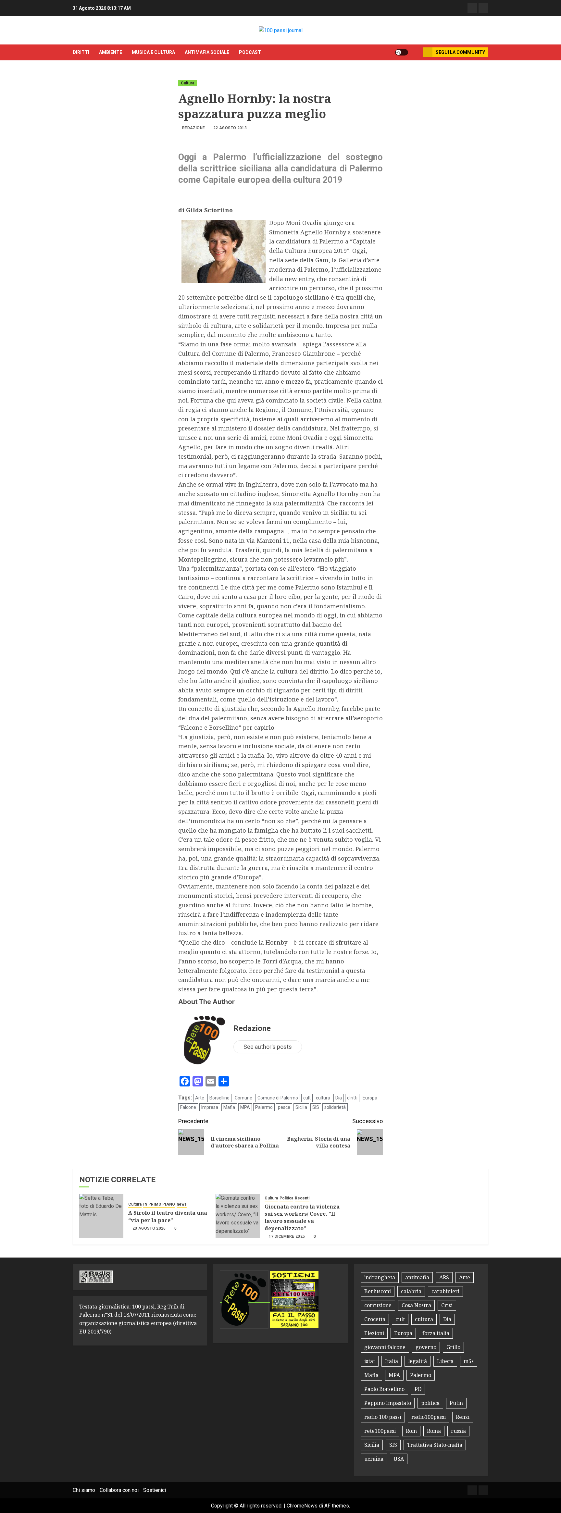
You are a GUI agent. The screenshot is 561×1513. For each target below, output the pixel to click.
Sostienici (154, 1490)
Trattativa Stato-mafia (434, 1444)
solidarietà (335, 1107)
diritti (81, 52)
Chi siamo (84, 1490)
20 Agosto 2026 (149, 1228)
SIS (315, 1107)
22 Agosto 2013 (230, 128)
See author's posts (267, 1046)
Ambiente (110, 52)
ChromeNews (302, 1506)
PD (418, 1389)
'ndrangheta (379, 1277)
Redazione (193, 128)
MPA (245, 1107)
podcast (250, 52)
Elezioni (374, 1333)
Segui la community (460, 52)
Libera (445, 1361)
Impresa (209, 1107)
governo (426, 1347)
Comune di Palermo (277, 1097)
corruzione (378, 1305)
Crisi (447, 1305)
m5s (469, 1361)
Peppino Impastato (387, 1403)
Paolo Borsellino (384, 1389)
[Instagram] (483, 8)
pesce (284, 1107)
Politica (286, 1198)
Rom (411, 1430)
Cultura (187, 83)
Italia (391, 1361)
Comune (243, 1097)
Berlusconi (377, 1291)
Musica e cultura (153, 52)
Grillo (453, 1347)
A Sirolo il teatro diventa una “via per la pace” (167, 1216)
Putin (456, 1403)
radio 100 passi (382, 1416)
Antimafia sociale (207, 52)
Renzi (462, 1416)
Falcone (188, 1107)
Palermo (264, 1107)
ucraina (373, 1458)
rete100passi (380, 1430)
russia (458, 1430)
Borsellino (219, 1097)
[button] (415, 52)
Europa (370, 1097)
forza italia (435, 1333)
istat (369, 1361)
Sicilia (301, 1107)
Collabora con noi (119, 1490)
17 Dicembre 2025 (287, 1236)
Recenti (302, 1198)
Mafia (229, 1107)
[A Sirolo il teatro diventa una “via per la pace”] (101, 1216)
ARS (444, 1277)
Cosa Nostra (416, 1305)
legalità (417, 1361)
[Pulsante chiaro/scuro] (401, 52)
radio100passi (428, 1416)
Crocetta (374, 1319)
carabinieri (445, 1291)
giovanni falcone (384, 1347)
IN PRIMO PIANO (159, 1204)
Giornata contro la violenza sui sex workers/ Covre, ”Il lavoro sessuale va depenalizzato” (302, 1217)
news (182, 1204)
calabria (411, 1291)
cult (307, 1097)
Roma (434, 1430)
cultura (323, 1097)
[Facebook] (472, 8)
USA (398, 1458)
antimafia (417, 1277)
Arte (199, 1097)
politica (430, 1403)
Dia (338, 1097)
